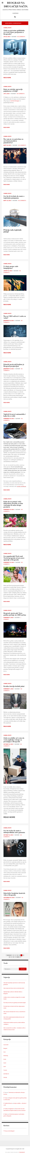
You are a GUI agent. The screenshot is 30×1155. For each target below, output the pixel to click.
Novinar (14, 36)
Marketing (5, 1055)
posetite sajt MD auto (21, 486)
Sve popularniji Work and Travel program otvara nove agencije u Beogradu (13, 558)
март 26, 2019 (7, 145)
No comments (21, 36)
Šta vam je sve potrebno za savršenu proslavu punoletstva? (13, 141)
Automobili (5, 1044)
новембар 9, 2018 (8, 617)
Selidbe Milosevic (8, 1103)
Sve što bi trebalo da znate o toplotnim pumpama (13, 197)
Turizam (5, 1070)
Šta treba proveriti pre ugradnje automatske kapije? (14, 1002)
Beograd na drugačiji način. (16, 4)
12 (17, 955)
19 (13, 957)
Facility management (9, 1108)
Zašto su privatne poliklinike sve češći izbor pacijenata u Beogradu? (14, 32)
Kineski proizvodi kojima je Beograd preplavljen (13, 365)
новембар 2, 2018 (8, 688)
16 (9, 957)
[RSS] (15, 17)
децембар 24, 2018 (8, 368)
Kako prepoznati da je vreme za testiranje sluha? (13, 988)
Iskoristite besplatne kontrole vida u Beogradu (14, 894)
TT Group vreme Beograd (8, 1131)
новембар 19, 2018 (8, 509)
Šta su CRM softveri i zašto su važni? (14, 317)
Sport (4, 1066)
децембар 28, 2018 (8, 320)
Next (18, 957)
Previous (9, 955)
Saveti (4, 1063)
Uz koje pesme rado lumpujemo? (10, 267)
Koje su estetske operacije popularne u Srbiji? (13, 90)
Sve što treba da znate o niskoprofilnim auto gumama (14, 831)
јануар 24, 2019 (7, 270)
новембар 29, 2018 (8, 418)
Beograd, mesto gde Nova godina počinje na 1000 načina (14, 614)
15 (23, 955)
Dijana (6, 1114)
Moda (4, 1059)
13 (19, 955)
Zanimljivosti (7, 27)
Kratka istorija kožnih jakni (13, 686)
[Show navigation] (2, 2)
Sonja (6, 1098)
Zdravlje (5, 1077)
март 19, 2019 (7, 200)
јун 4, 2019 (6, 93)
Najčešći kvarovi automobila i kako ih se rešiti (14, 415)
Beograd (5, 1048)
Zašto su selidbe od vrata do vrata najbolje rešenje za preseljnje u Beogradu (13, 740)
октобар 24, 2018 (8, 744)
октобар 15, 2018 (8, 835)
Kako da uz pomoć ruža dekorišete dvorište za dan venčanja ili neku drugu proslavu (13, 504)
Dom (4, 1052)
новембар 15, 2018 (8, 562)
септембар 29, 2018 (8, 897)
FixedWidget (22, 1152)
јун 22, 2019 (6, 36)
